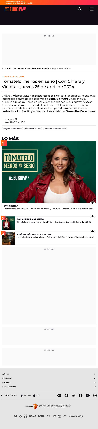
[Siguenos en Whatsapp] (95, 396)
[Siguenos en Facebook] (80, 396)
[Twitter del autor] (16, 119)
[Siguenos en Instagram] (73, 396)
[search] (80, 9)
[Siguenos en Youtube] (59, 396)
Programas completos (61, 68)
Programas (19, 68)
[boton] (72, 374)
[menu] (91, 9)
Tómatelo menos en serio (38, 68)
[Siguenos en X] (88, 396)
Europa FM (7, 68)
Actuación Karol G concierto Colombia (19, 3)
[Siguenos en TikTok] (66, 396)
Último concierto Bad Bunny (15, 2)
